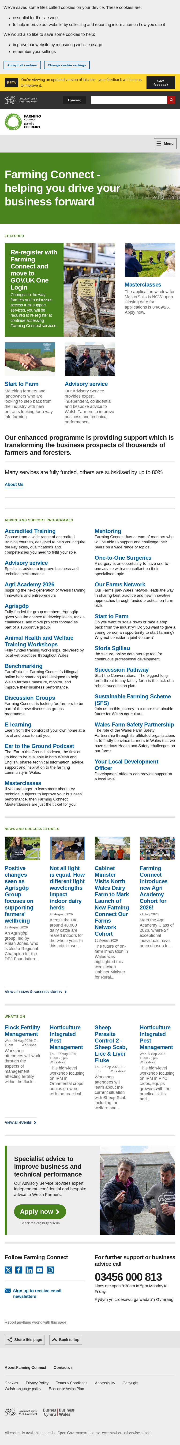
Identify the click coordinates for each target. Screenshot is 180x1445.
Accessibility (105, 1383)
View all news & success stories (33, 991)
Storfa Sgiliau (112, 648)
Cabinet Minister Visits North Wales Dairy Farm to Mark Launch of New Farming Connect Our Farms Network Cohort (112, 901)
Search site (171, 100)
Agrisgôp (17, 606)
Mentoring (108, 531)
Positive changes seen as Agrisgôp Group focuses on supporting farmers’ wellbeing (19, 894)
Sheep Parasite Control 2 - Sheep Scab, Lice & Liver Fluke (111, 1043)
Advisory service (86, 384)
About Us (14, 484)
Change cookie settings (67, 65)
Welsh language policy (23, 1389)
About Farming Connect (25, 1368)
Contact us (63, 1368)
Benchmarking (23, 666)
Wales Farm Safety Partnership (134, 724)
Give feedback (161, 82)
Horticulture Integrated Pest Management (66, 1037)
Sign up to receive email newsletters (37, 1294)
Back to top (69, 1340)
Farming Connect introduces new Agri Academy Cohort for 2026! (154, 888)
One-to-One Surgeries (123, 558)
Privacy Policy (37, 1383)
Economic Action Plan (66, 1389)
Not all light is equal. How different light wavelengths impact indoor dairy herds (67, 888)
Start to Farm (21, 384)
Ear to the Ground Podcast (39, 746)
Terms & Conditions (71, 1383)
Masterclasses (143, 284)
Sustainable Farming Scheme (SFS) (133, 699)
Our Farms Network (120, 584)
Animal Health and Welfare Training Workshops (39, 641)
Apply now (36, 1211)
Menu (169, 143)
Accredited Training (30, 531)
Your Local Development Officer (126, 764)
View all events (18, 1122)
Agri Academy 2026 (29, 584)
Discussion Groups (30, 698)
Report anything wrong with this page (35, 1322)
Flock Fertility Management (22, 1030)
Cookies (11, 1383)
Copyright (130, 1383)
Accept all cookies (22, 65)
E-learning (18, 724)
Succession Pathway (122, 670)
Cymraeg (75, 100)
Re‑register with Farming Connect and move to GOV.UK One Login (34, 270)
